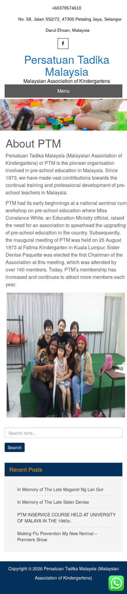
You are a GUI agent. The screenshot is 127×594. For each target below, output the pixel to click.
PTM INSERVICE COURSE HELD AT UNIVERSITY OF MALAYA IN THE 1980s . (66, 517)
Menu (63, 90)
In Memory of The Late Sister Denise (53, 502)
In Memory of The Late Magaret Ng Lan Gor (60, 489)
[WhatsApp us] (116, 583)
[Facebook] (63, 43)
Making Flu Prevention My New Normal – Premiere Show (57, 536)
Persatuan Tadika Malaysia (66, 65)
